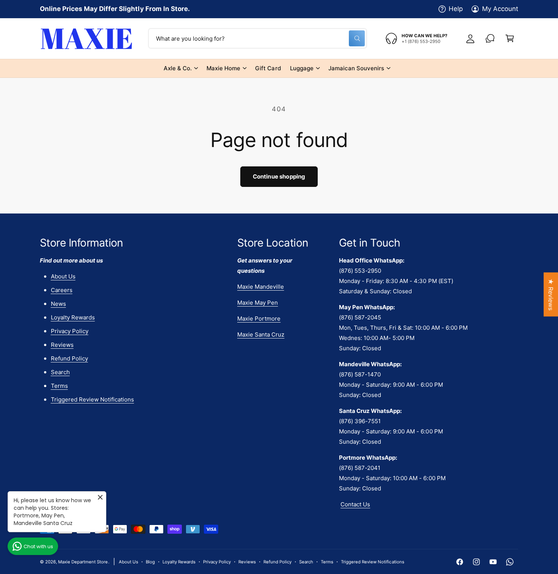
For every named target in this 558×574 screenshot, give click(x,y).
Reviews (62, 344)
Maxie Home (223, 68)
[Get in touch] (490, 38)
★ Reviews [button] (551, 294)
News (58, 303)
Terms (59, 385)
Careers (62, 290)
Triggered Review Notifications (92, 399)
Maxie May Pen (257, 302)
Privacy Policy (69, 331)
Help (456, 9)
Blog (150, 562)
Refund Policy (69, 358)
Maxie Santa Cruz (260, 334)
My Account (500, 9)
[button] (510, 38)
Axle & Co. (178, 68)
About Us (63, 276)
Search (60, 372)
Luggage (302, 68)
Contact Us (355, 504)
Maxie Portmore (259, 318)
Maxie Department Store (83, 562)
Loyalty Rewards (73, 317)
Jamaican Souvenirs (356, 68)
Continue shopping (279, 176)
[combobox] (257, 38)
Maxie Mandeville (260, 286)
